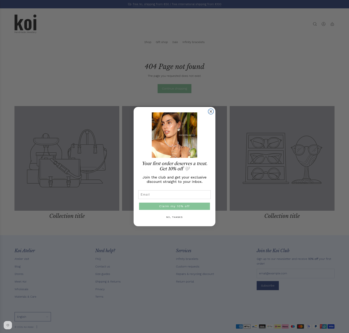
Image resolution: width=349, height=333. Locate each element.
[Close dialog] (211, 111)
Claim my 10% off (174, 206)
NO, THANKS (174, 217)
